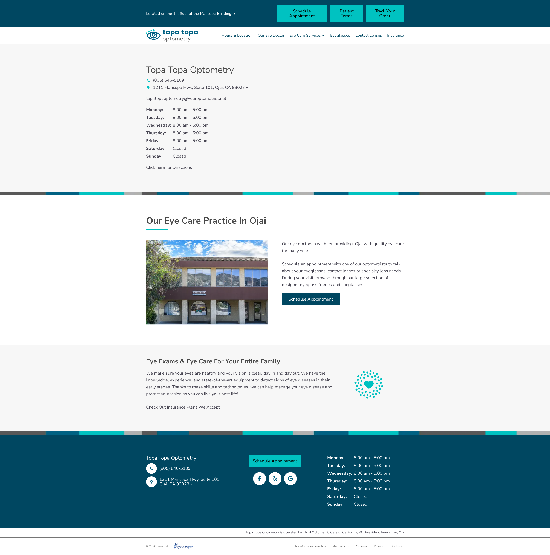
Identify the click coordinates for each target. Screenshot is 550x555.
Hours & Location (237, 35)
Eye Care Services (305, 35)
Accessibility (341, 546)
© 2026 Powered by (159, 546)
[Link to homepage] (172, 35)
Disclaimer (397, 546)
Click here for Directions (169, 167)
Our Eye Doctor (271, 35)
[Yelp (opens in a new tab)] (275, 478)
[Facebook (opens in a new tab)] (259, 478)
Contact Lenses (368, 35)
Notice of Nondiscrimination (309, 546)
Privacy (378, 546)
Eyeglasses (340, 35)
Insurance (395, 35)
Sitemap (361, 546)
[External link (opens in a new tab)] (290, 478)
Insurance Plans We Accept (193, 407)
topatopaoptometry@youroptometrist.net (186, 98)
